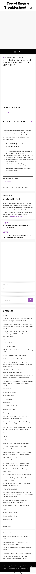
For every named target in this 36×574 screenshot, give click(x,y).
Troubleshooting (7, 519)
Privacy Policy (18, 573)
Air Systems (6, 315)
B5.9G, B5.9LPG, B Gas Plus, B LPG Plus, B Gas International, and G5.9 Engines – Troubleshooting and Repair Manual (17, 334)
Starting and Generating (10, 516)
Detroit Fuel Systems (9, 409)
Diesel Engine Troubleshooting (23, 566)
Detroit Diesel (7, 402)
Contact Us (6, 289)
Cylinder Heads (7, 388)
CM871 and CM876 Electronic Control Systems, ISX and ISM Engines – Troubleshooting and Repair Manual (18, 383)
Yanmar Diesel (7, 526)
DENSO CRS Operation (9, 392)
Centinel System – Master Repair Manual (14, 355)
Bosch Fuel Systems (8, 343)
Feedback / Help (7, 182)
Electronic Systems (8, 433)
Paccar (5, 509)
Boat (4, 339)
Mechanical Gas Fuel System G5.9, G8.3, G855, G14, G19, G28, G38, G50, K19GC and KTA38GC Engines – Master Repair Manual (18, 494)
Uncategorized (7, 523)
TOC (31, 123)
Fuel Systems (6, 440)
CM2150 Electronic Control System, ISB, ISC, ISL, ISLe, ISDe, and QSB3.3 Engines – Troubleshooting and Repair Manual (17, 364)
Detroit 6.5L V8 (7, 399)
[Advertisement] (18, 30)
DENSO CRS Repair (8, 395)
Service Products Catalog (10, 512)
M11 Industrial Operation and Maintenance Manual (17, 474)
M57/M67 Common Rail (10, 489)
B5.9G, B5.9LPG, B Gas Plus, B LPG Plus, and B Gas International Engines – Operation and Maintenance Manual (18, 326)
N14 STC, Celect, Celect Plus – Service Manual (16, 505)
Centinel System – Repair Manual (12, 359)
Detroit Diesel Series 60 (10, 406)
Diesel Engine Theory (9, 413)
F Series (5, 436)
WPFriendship (16, 568)
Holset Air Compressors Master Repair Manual (16, 443)
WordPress (29, 568)
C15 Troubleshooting (9, 346)
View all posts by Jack (15, 216)
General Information (9, 113)
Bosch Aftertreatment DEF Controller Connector (17, 553)
